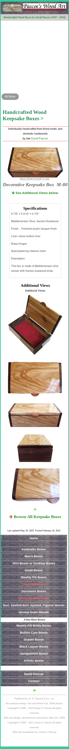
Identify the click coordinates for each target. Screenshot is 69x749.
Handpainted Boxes (34, 653)
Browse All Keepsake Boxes (37, 517)
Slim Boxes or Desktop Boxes (33, 563)
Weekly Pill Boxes (34, 577)
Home (34, 538)
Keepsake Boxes (34, 549)
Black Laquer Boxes (33, 646)
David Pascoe (39, 138)
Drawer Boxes (34, 639)
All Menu (10, 96)
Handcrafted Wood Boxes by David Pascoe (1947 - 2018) (34, 17)
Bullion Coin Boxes (34, 632)
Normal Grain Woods (34, 612)
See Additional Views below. (37, 193)
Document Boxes (33, 591)
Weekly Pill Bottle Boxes (33, 625)
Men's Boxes (34, 556)
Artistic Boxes (34, 660)
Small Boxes (34, 570)
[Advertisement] (34, 56)
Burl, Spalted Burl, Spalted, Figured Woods (34, 605)
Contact (33, 681)
